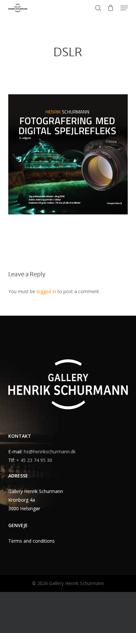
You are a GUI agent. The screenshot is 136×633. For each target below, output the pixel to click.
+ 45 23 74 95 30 (34, 460)
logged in (46, 291)
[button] (124, 8)
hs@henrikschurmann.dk (50, 451)
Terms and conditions (31, 541)
